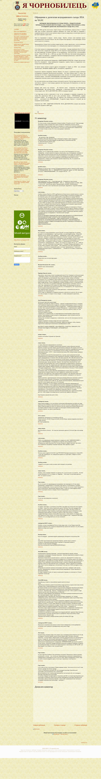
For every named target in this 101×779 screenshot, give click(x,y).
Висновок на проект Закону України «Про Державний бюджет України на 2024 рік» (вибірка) (22, 163)
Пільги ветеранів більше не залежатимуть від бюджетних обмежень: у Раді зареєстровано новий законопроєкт (22, 137)
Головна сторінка (59, 725)
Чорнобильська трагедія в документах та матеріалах (20, 34)
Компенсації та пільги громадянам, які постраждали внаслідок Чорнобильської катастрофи (21, 51)
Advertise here (84, 742)
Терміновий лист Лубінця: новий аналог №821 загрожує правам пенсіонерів (22, 182)
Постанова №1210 (18, 42)
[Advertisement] (22, 88)
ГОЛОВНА (16, 29)
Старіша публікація (81, 725)
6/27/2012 (40, 648)
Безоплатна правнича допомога (22, 62)
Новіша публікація (39, 725)
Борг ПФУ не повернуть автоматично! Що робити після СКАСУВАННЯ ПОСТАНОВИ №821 (21, 176)
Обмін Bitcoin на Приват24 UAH (21, 240)
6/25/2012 (40, 130)
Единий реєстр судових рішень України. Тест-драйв (21, 45)
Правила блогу (17, 47)
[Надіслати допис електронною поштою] (38, 111)
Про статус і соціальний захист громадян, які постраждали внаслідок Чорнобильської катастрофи (21, 38)
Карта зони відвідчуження (20, 31)
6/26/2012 (40, 457)
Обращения (41, 113)
